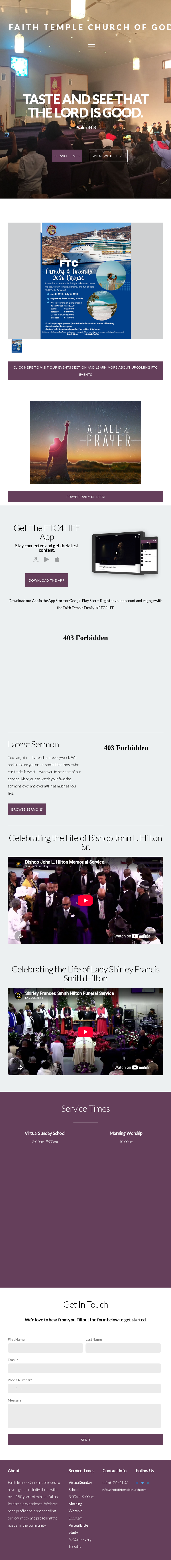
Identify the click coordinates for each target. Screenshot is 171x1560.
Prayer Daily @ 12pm (85, 496)
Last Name (94, 1339)
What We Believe (108, 156)
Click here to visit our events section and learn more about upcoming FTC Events (85, 371)
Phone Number (19, 1380)
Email (12, 1360)
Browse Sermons (27, 809)
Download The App (47, 580)
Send (85, 1439)
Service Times (67, 156)
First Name (16, 1339)
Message (15, 1400)
